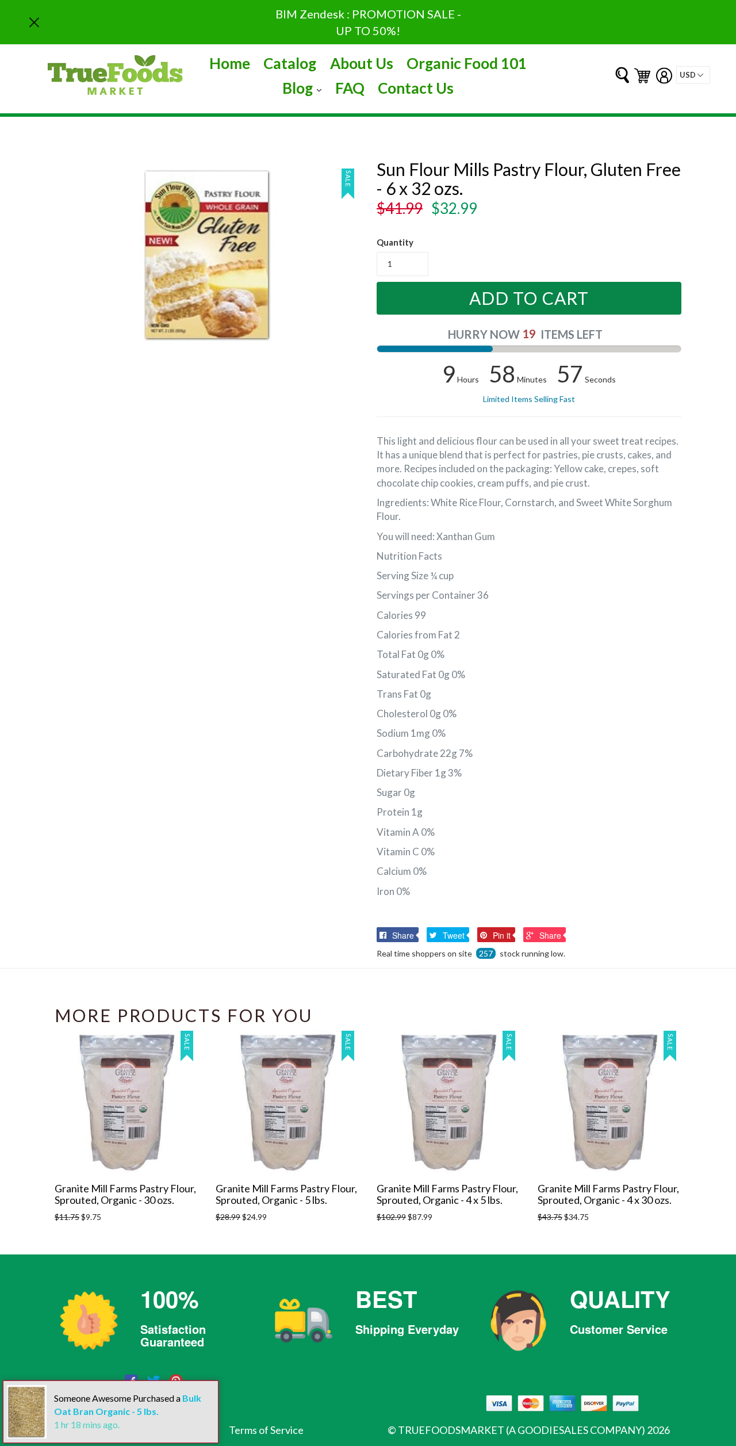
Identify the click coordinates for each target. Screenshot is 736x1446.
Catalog (289, 63)
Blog (304, 87)
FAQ (350, 88)
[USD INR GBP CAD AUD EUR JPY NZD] (693, 75)
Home (229, 63)
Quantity (395, 242)
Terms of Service (266, 1430)
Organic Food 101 (467, 63)
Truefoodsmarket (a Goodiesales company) (521, 1430)
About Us (361, 63)
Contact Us (416, 88)
